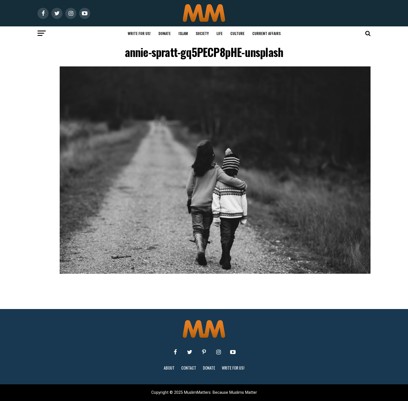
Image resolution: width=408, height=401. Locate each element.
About (169, 368)
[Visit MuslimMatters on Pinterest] (204, 352)
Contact (188, 368)
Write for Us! (139, 33)
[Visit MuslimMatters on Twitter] (189, 352)
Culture (237, 33)
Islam (183, 33)
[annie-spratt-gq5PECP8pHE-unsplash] (215, 272)
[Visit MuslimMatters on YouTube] (232, 352)
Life (219, 33)
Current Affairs (266, 33)
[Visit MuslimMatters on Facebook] (175, 352)
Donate (164, 33)
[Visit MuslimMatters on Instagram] (218, 352)
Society (202, 33)
